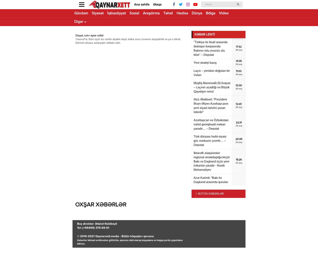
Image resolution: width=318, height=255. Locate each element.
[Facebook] (174, 4)
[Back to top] (308, 245)
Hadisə (182, 13)
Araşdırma (151, 13)
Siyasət (98, 13)
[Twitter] (180, 4)
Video (224, 13)
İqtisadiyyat (116, 13)
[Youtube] (195, 4)
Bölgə (210, 13)
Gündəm (81, 13)
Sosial (134, 13)
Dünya (197, 13)
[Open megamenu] (81, 4)
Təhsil (168, 13)
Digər (78, 22)
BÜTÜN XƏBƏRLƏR (211, 193)
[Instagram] (188, 4)
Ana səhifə (141, 4)
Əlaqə (157, 4)
